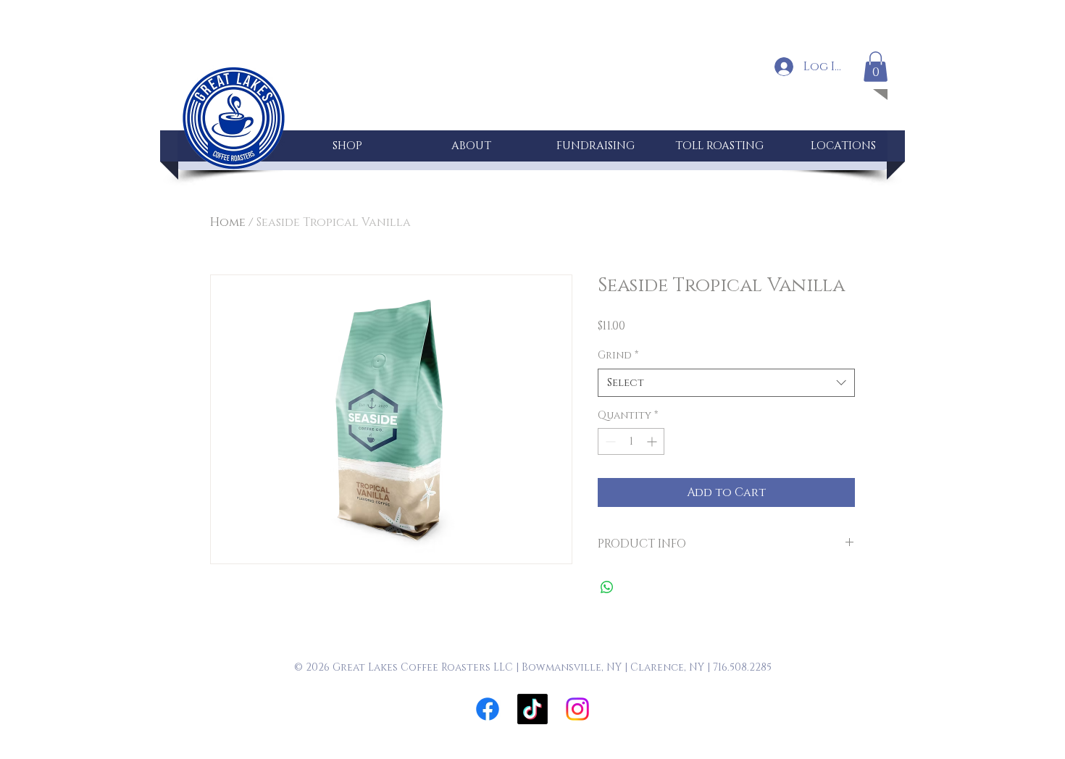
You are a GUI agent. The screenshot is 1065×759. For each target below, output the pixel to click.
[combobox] (726, 383)
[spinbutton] (631, 441)
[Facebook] (487, 709)
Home (228, 222)
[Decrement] (609, 441)
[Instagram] (577, 709)
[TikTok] (532, 709)
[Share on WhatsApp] (607, 587)
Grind (618, 355)
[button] (875, 66)
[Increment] (653, 441)
